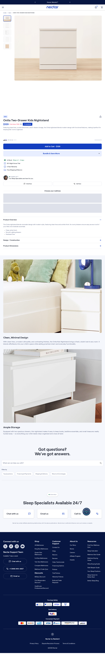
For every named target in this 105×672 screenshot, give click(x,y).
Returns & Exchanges (59, 480)
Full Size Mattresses (41, 565)
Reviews (55, 565)
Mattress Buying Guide (92, 566)
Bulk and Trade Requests (57, 588)
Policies (54, 576)
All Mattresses (39, 551)
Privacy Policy (23, 650)
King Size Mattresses (41, 555)
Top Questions (8, 480)
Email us (16, 582)
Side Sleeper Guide (93, 574)
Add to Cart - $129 (52, 146)
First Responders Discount (40, 588)
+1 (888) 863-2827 (16, 575)
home (4, 12)
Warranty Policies (57, 583)
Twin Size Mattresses (41, 568)
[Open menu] (3, 7)
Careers (72, 559)
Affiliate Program (75, 562)
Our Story (73, 551)
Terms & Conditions (58, 650)
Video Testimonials (58, 568)
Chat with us (16, 568)
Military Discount (40, 583)
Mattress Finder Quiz (41, 576)
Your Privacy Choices (79, 650)
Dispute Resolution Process (40, 650)
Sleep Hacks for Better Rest (92, 582)
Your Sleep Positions (93, 578)
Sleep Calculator (92, 557)
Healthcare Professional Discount (42, 594)
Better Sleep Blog (93, 587)
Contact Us (55, 554)
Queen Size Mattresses (38, 560)
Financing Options (58, 572)
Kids (10, 12)
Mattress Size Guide (93, 561)
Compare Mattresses (41, 572)
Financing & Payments (24, 480)
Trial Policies (56, 579)
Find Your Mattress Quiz (93, 553)
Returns (54, 561)
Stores (72, 555)
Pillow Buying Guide (93, 570)
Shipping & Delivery (41, 480)
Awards (72, 566)
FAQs (54, 557)
